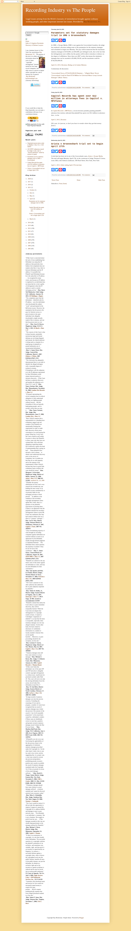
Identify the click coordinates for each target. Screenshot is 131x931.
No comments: (86, 87)
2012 (29, 228)
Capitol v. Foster (30, 526)
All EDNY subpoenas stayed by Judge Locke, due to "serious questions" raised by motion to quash (35, 151)
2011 (29, 231)
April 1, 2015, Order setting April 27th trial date (66, 165)
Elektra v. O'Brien (31, 356)
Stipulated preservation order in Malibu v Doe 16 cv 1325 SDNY (35, 144)
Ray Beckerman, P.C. (92, 22)
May (31, 196)
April (31, 199)
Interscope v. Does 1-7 (32, 596)
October (32, 190)
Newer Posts (55, 180)
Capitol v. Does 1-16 (32, 649)
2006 (29, 245)
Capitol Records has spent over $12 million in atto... (36, 209)
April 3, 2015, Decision (58, 119)
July (31, 193)
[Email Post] (93, 87)
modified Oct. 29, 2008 (37, 480)
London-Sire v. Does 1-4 (33, 416)
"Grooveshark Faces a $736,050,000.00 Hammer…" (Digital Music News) (75, 73)
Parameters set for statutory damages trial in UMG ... (37, 202)
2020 (29, 179)
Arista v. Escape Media (95, 156)
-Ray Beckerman (30, 76)
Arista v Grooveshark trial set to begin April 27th (36, 169)
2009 (29, 237)
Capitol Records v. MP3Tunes (62, 111)
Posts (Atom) (63, 183)
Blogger (81, 918)
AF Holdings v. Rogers (36, 296)
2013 (29, 225)
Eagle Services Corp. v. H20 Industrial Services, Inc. (34, 877)
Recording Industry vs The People (60, 9)
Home (78, 180)
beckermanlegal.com (31, 78)
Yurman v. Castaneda (32, 801)
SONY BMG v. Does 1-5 (33, 556)
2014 (29, 222)
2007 (29, 243)
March (32, 219)
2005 (29, 248)
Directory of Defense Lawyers (34, 45)
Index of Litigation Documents (34, 43)
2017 (29, 182)
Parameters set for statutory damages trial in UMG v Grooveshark (75, 34)
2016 (29, 184)
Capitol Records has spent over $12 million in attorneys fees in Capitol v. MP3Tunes (77, 98)
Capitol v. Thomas (34, 833)
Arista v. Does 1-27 (31, 478)
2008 (29, 240)
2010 (29, 234)
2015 (29, 187)
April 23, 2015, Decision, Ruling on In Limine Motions (68, 65)
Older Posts (101, 180)
